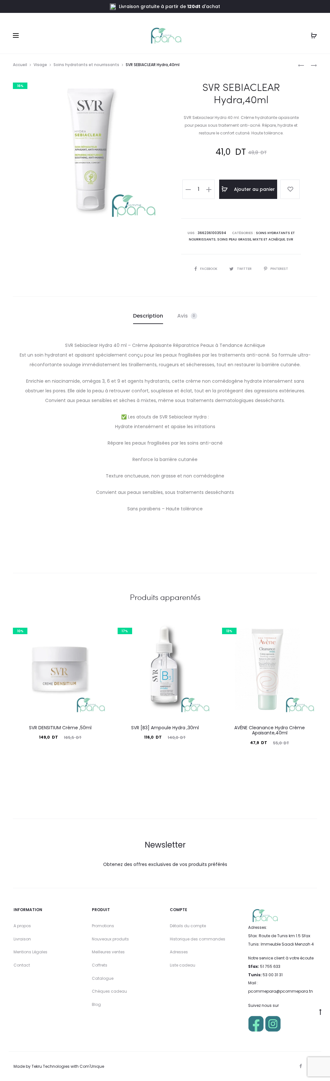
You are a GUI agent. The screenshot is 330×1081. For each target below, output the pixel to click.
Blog (96, 1004)
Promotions (103, 926)
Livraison (22, 939)
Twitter (245, 268)
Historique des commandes (197, 939)
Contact (22, 965)
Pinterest (279, 268)
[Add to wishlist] (290, 189)
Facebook (209, 268)
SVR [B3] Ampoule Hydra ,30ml (165, 727)
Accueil (20, 64)
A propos (22, 926)
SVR (289, 239)
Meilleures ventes (108, 952)
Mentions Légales (30, 952)
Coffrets (99, 965)
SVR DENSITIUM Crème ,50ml (60, 727)
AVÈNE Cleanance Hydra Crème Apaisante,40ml (269, 730)
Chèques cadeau (109, 991)
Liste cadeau (182, 965)
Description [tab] (148, 315)
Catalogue (102, 978)
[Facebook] (300, 1066)
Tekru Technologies (51, 1066)
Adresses (179, 952)
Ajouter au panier (254, 189)
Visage (40, 64)
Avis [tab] (186, 315)
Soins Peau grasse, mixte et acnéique (251, 239)
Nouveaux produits (110, 939)
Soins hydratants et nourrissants (86, 64)
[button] (188, 189)
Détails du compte (188, 926)
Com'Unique (92, 1066)
